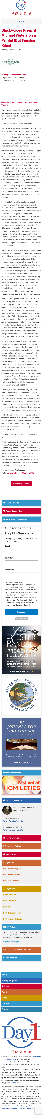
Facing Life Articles (13, 838)
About (4, 975)
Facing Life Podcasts (13, 846)
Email (7, 546)
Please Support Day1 (13, 511)
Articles (5, 986)
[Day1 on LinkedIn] (25, 13)
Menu (21, 21)
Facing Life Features (13, 800)
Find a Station (11, 958)
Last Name (9, 570)
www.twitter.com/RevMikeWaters (21, 473)
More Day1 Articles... (22, 484)
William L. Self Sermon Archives (17, 950)
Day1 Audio (9, 863)
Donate (5, 1009)
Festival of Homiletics (12, 773)
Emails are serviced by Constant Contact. (19, 603)
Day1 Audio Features (11, 881)
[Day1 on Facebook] (13, 13)
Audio (4, 992)
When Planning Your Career (14, 821)
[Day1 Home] (21, 5)
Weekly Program (9, 981)
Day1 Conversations (11, 901)
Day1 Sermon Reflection (13, 919)
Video (4, 998)
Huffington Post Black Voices (14, 75)
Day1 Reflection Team (12, 913)
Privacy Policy (6, 1108)
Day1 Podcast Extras (11, 875)
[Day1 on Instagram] (17, 13)
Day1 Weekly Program (12, 869)
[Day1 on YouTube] (21, 13)
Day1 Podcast (10, 927)
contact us (15, 1083)
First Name (10, 558)
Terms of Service (19, 1108)
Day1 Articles (10, 854)
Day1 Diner (7, 907)
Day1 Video (10, 889)
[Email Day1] (29, 13)
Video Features (9, 895)
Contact (5, 1003)
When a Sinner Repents (13, 830)
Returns (30, 1108)
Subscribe (21, 612)
